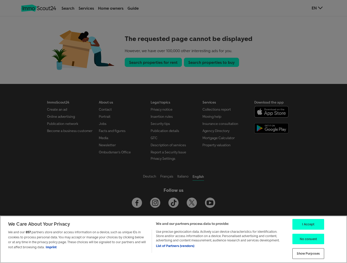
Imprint (51, 247)
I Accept (308, 224)
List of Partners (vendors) (175, 246)
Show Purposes (308, 253)
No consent (308, 239)
